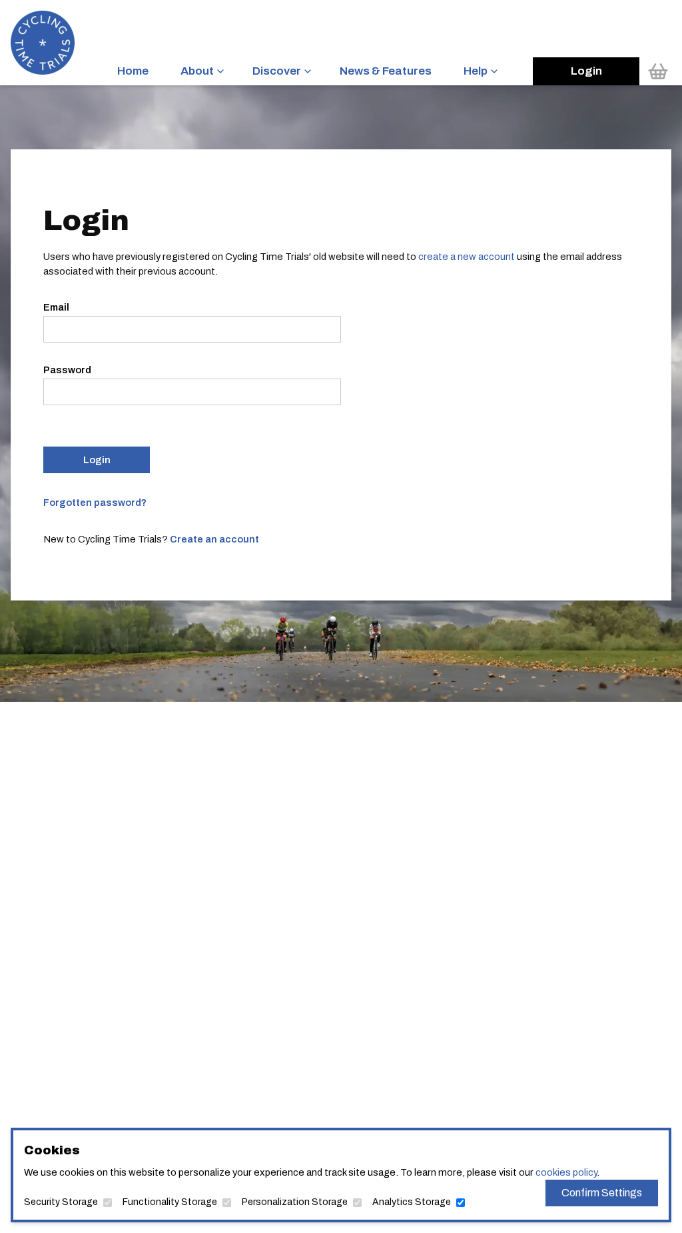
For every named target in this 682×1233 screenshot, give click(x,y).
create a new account (466, 256)
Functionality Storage (170, 1202)
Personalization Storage (295, 1202)
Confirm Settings (601, 1192)
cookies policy (566, 1172)
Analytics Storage (411, 1202)
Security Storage (61, 1202)
